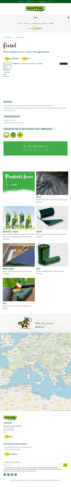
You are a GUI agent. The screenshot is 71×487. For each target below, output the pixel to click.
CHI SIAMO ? (20, 1)
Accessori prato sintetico (39, 23)
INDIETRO (39, 28)
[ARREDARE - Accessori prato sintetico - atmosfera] (40, 64)
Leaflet (51, 410)
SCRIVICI (27, 58)
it (52, 1)
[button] (62, 63)
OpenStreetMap (61, 410)
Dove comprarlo (13, 58)
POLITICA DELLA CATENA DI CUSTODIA (40, 480)
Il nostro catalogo (42, 1)
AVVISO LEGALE (23, 480)
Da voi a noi (14, 480)
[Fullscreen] (2, 340)
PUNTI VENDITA (30, 1)
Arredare (26, 23)
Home (19, 23)
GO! (65, 465)
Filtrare (14, 185)
